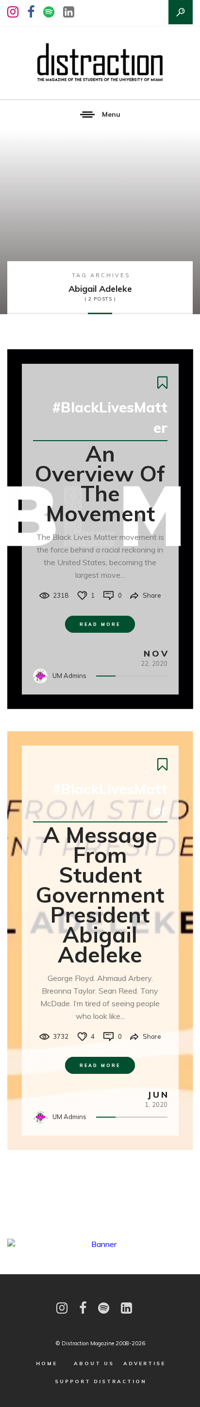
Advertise (144, 1363)
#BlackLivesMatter (109, 417)
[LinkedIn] (68, 12)
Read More (100, 624)
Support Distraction (101, 1381)
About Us (94, 1363)
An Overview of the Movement (100, 483)
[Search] (180, 12)
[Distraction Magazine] (100, 62)
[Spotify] (48, 12)
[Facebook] (30, 12)
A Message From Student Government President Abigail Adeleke (100, 894)
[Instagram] (12, 12)
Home (46, 1363)
